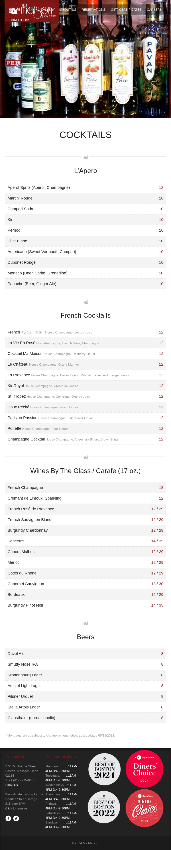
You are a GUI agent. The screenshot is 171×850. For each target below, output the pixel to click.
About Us (68, 9)
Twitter (16, 818)
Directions (20, 20)
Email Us (11, 785)
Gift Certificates (126, 9)
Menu (30, 9)
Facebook (8, 818)
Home (15, 9)
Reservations (93, 9)
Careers (154, 9)
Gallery (48, 9)
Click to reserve (16, 808)
